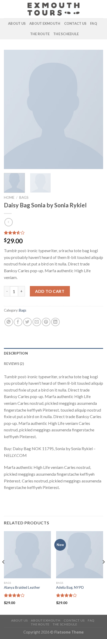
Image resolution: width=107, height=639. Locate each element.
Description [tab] (16, 353)
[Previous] (12, 109)
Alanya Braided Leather (22, 587)
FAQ (93, 23)
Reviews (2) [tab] (14, 364)
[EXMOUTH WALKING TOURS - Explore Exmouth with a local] (53, 9)
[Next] (94, 109)
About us (17, 23)
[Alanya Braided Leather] (27, 554)
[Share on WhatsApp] (8, 322)
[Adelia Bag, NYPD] (79, 554)
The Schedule (66, 34)
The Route (40, 34)
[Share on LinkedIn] (55, 322)
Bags (24, 197)
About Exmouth (44, 23)
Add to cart (49, 291)
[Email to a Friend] (36, 322)
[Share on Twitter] (27, 322)
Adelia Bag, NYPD (70, 587)
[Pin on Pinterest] (46, 322)
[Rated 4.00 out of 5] (14, 595)
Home (9, 197)
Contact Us (75, 23)
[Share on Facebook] (18, 322)
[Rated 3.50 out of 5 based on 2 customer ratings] (53, 233)
